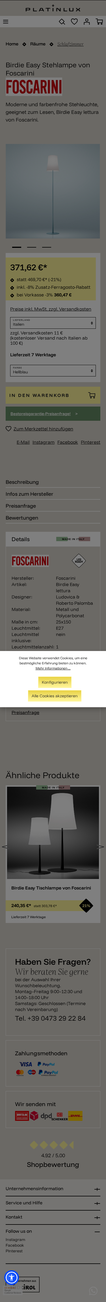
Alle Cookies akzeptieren (55, 695)
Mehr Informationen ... (53, 668)
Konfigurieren (55, 682)
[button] (12, 1278)
